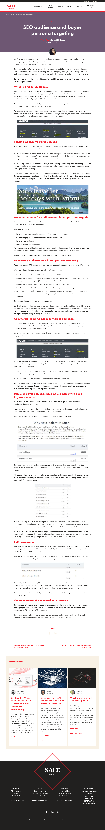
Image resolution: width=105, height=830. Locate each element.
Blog (60, 7)
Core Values (89, 801)
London (16, 789)
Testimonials (89, 789)
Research (89, 799)
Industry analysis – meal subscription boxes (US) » (76, 646)
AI (11, 742)
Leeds (40, 789)
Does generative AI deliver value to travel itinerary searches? (52, 700)
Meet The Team (89, 803)
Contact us (91, 7)
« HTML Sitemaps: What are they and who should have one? (29, 646)
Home (7, 14)
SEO (52, 21)
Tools (69, 7)
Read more (15, 737)
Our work (50, 7)
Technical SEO (76, 734)
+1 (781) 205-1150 (87, 1)
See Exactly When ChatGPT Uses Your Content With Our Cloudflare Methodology (21, 703)
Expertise (38, 7)
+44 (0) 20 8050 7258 (16, 801)
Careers (79, 7)
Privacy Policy (89, 796)
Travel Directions (89, 791)
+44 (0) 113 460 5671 (40, 801)
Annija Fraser (45, 40)
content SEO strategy (62, 593)
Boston (64, 789)
